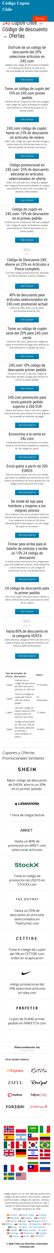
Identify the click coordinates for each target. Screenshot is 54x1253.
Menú (41, 18)
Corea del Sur (38, 1227)
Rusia (26, 1236)
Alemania (14, 1217)
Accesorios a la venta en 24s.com (27, 436)
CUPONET (38, 1236)
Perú (48, 1224)
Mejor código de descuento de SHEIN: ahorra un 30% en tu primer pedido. (27, 784)
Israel (43, 1230)
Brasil (13, 1227)
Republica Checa (39, 1221)
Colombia (22, 1224)
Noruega (13, 1233)
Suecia (15, 1236)
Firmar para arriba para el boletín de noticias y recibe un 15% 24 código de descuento (27, 551)
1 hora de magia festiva (27, 815)
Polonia (42, 1214)
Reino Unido (27, 1214)
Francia (12, 1221)
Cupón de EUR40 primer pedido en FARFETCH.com (27, 1021)
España (13, 1214)
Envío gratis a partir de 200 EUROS (27, 468)
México (8, 1224)
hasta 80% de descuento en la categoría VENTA (27, 633)
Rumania (41, 1217)
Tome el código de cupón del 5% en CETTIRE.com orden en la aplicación (27, 953)
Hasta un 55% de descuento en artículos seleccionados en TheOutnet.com (27, 917)
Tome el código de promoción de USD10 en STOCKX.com (27, 880)
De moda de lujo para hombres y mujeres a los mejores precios (27, 506)
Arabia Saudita (28, 1230)
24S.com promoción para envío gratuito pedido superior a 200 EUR (27, 402)
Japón (24, 1227)
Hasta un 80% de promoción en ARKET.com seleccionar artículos (27, 845)
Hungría (43, 1233)
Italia (23, 1221)
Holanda (28, 1217)
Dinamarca (28, 1233)
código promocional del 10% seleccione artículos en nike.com (27, 988)
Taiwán (13, 1230)
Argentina (36, 1224)
